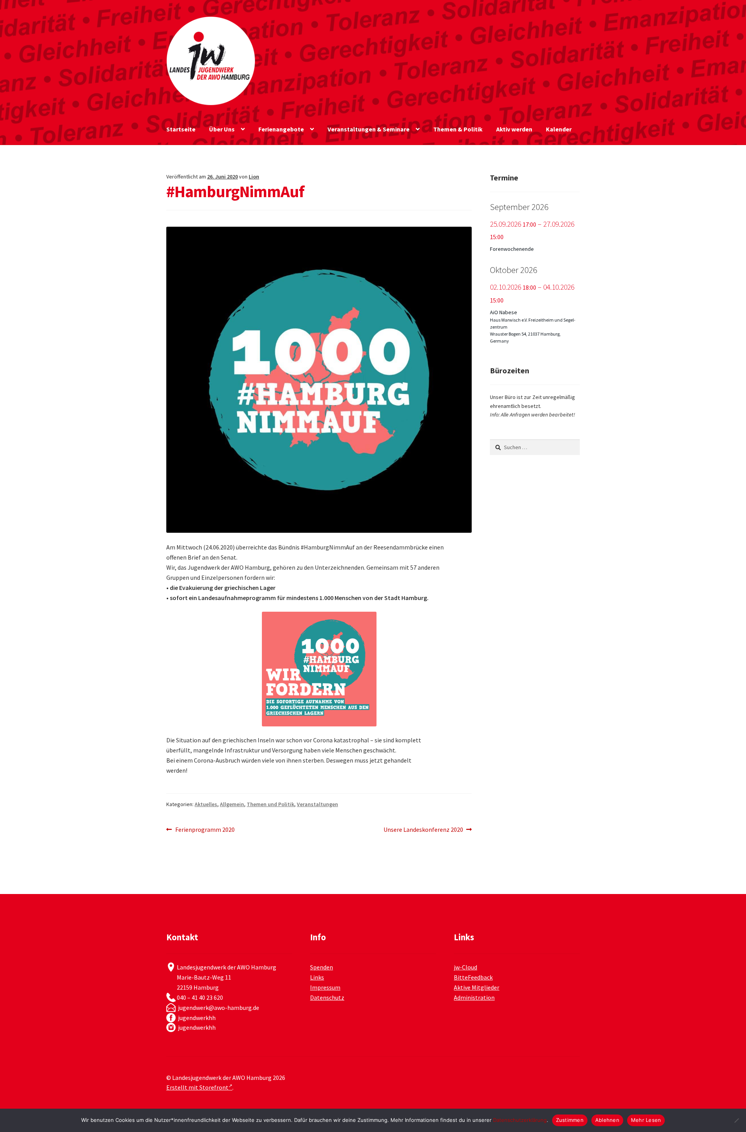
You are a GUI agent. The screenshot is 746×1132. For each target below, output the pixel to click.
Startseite (180, 129)
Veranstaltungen (317, 804)
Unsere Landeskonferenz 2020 (423, 830)
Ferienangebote (281, 129)
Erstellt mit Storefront (197, 1087)
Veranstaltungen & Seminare (369, 129)
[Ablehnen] (736, 1120)
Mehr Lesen (646, 1120)
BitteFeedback (473, 977)
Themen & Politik (458, 129)
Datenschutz (327, 997)
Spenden (321, 967)
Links (317, 977)
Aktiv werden (514, 129)
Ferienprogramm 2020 (205, 830)
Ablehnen (607, 1120)
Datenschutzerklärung (520, 1120)
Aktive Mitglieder (476, 987)
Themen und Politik (270, 804)
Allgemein (232, 804)
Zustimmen (570, 1120)
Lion (254, 176)
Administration (474, 997)
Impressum (325, 987)
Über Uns (222, 129)
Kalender (559, 129)
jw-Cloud (465, 967)
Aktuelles (206, 804)
